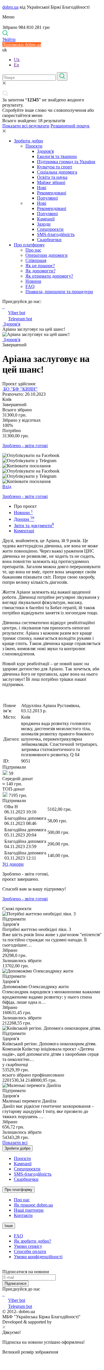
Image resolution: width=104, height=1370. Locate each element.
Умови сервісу (28, 1246)
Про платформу (29, 244)
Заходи (44, 224)
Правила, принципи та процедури (59, 291)
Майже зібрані (51, 182)
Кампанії (46, 218)
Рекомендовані (51, 192)
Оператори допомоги (46, 255)
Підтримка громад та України (66, 161)
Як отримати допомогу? (49, 276)
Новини (33, 281)
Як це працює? (40, 265)
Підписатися (15, 1283)
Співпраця (35, 260)
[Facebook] (2, 1294)
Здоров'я (45, 151)
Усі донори (13, 864)
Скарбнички (49, 239)
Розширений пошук (70, 125)
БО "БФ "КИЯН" (20, 388)
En (16, 64)
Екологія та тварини (57, 156)
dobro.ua (10, 7)
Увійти (9, 39)
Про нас (33, 250)
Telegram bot (20, 318)
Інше (9, 1226)
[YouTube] (4, 1294)
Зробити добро (28, 140)
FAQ (30, 286)
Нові (41, 187)
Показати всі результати (25, 125)
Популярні (47, 198)
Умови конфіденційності (38, 1256)
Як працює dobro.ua (33, 1204)
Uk (17, 59)
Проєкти (33, 146)
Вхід (6, 486)
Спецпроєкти (50, 229)
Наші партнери (29, 1210)
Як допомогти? (40, 270)
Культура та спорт (54, 166)
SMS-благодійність (56, 234)
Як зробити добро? (32, 1241)
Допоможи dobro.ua (21, 44)
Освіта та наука (52, 177)
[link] (52, 455)
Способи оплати (30, 1251)
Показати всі (14, 1142)
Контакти (23, 1215)
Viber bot (16, 312)
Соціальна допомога (57, 172)
